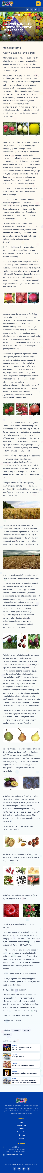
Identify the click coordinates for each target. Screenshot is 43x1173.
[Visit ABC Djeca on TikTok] (39, 9)
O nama (21, 1129)
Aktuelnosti (21, 1125)
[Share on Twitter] (9, 35)
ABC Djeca (16, 1164)
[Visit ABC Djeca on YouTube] (31, 9)
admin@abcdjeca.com (14, 1154)
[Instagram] (24, 1169)
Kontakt (21, 1138)
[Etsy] (28, 1169)
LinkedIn (7, 1034)
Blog (21, 1122)
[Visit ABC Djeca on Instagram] (35, 9)
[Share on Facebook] (4, 35)
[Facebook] (14, 1169)
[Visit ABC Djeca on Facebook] (27, 9)
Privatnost (21, 1135)
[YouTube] (19, 1169)
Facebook (16, 1030)
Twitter (26, 1030)
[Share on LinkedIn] (13, 35)
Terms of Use (21, 1132)
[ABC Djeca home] (7, 3)
